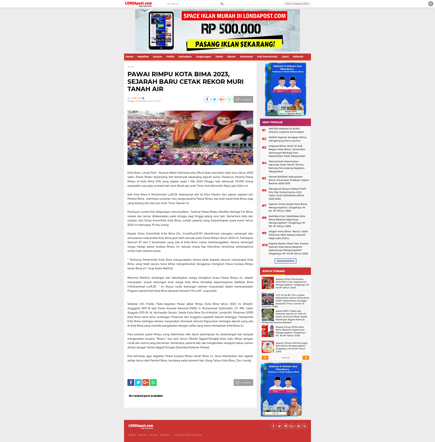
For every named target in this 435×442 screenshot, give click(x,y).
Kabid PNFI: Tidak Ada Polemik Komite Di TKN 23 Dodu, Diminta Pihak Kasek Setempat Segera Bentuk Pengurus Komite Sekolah (284, 317)
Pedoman (142, 435)
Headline (143, 56)
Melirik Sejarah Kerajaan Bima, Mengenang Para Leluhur (288, 139)
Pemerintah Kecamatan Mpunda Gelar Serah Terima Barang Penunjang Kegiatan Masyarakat (287, 166)
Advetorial (246, 56)
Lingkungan (203, 56)
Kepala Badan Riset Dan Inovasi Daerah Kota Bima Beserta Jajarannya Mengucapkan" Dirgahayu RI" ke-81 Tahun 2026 (288, 248)
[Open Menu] (430, 3)
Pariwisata (185, 56)
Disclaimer (165, 435)
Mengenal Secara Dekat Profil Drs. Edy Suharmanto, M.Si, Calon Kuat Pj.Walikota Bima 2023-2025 (287, 193)
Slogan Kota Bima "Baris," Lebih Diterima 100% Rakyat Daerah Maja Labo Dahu (288, 235)
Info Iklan (153, 435)
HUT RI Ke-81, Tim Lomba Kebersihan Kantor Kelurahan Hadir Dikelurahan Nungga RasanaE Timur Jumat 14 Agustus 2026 (285, 301)
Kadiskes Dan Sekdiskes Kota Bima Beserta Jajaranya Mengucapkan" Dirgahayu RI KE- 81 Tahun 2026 (287, 221)
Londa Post (196, 435)
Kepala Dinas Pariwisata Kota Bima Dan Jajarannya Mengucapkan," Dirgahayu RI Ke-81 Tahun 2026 (292, 283)
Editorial (298, 56)
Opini (285, 56)
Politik (170, 56)
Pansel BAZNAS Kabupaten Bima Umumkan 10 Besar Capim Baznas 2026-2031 (289, 180)
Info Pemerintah (267, 56)
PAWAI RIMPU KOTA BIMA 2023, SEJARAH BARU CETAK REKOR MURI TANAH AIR (185, 81)
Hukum (157, 56)
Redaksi (132, 435)
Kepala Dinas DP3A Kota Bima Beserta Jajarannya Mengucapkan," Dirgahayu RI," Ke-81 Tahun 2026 (291, 331)
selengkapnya (285, 261)
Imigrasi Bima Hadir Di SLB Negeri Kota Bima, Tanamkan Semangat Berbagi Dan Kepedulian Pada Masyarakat (287, 151)
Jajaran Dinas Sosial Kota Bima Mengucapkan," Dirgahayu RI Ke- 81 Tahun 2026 (288, 207)
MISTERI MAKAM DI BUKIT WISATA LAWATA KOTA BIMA (286, 130)
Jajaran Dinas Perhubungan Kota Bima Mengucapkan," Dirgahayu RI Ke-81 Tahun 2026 (292, 347)
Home (129, 56)
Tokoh (219, 56)
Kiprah (231, 56)
